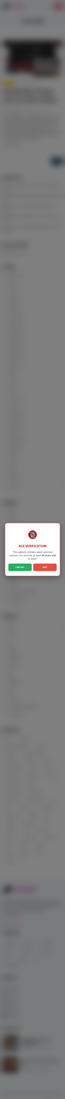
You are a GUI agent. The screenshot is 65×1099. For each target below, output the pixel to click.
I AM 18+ (19, 567)
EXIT (45, 567)
